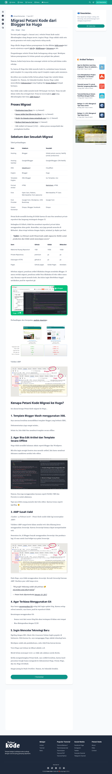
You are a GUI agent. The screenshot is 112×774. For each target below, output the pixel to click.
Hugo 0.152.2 (66, 771)
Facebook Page (79, 745)
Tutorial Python (61, 756)
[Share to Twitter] (3, 19)
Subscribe (92, 26)
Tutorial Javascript (62, 748)
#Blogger (18, 30)
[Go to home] (6, 2)
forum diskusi (51, 83)
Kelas (21, 2)
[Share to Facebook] (3, 15)
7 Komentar (39, 677)
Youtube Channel (79, 753)
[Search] (90, 2)
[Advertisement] (39, 710)
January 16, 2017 (41, 594)
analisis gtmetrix (40, 320)
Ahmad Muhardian (19, 16)
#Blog (12, 30)
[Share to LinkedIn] (3, 23)
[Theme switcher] (93, 2)
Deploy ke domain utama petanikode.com (30, 118)
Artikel (42, 745)
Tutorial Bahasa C (62, 745)
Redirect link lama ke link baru (26, 122)
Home (13, 2)
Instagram (77, 748)
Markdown (49, 185)
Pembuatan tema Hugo (23, 110)
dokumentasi (26, 83)
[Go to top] (3, 12)
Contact (94, 750)
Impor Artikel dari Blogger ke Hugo (28, 114)
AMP (53, 94)
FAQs (93, 748)
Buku (38, 2)
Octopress (50, 48)
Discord (45, 2)
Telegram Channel (80, 756)
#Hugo (23, 30)
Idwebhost (25, 168)
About (94, 745)
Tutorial (29, 2)
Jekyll (32, 48)
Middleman (40, 48)
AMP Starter (34, 97)
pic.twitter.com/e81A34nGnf (23, 590)
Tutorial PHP (61, 753)
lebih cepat (59, 45)
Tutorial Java (61, 750)
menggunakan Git (26, 606)
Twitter (76, 750)
